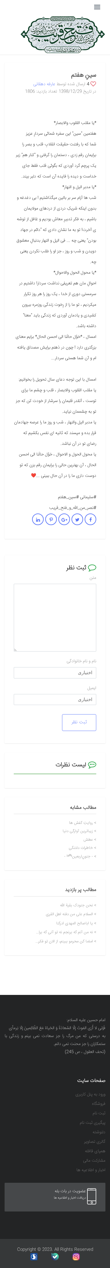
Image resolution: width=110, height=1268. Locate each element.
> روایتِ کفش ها (82, 823)
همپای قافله (95, 1151)
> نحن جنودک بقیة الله (78, 905)
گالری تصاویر (94, 1142)
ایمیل (91, 688)
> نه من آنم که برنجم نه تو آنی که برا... (66, 932)
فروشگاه (98, 1104)
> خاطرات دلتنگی (82, 848)
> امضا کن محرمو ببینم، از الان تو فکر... (65, 942)
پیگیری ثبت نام (92, 1123)
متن (93, 578)
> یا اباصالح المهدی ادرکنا (76, 923)
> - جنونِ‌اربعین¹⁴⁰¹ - (80, 857)
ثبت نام (99, 1113)
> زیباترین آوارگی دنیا (79, 831)
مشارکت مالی (94, 1161)
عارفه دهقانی (44, 84)
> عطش (89, 840)
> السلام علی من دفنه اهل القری (71, 914)
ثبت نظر (79, 722)
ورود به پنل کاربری (90, 1094)
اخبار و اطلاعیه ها (90, 1170)
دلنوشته (99, 1132)
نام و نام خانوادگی (81, 661)
